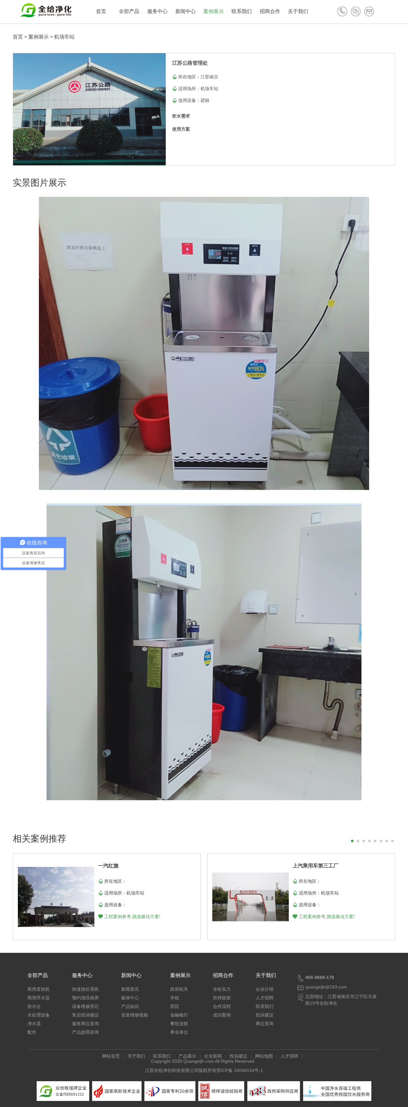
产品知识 (130, 1006)
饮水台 (34, 1006)
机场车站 (64, 37)
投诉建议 (264, 1014)
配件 (31, 1032)
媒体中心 (130, 997)
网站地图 (264, 1056)
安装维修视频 (134, 1014)
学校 (174, 997)
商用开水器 (38, 997)
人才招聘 (264, 997)
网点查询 (264, 1023)
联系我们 (241, 11)
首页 (101, 11)
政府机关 (179, 989)
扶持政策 (222, 997)
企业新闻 (213, 1056)
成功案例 (222, 1014)
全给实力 (222, 989)
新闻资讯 (130, 989)
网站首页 (111, 1056)
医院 (174, 1006)
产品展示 (187, 1056)
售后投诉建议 (85, 1014)
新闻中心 (185, 11)
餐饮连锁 (179, 1023)
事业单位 (179, 1032)
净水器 (34, 1023)
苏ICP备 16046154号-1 (239, 1070)
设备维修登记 (85, 1006)
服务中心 (157, 11)
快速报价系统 (85, 989)
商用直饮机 (38, 989)
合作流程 (222, 1006)
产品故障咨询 (85, 1032)
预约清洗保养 (85, 997)
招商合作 (270, 11)
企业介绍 (264, 989)
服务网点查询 (85, 1023)
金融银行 (179, 1014)
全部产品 (129, 11)
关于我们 (298, 11)
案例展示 (213, 11)
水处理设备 (38, 1014)
